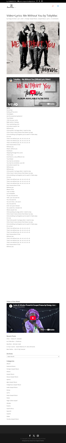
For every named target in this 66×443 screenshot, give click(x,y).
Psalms (9, 406)
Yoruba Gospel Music (13, 419)
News (8, 398)
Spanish (9, 411)
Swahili (9, 414)
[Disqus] (33, 271)
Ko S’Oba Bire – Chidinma (14, 341)
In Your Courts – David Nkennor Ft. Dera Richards (21, 347)
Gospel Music (42, 19)
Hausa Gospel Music (12, 377)
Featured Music (11, 366)
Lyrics (48, 19)
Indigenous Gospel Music (14, 385)
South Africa (10, 408)
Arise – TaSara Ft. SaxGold (14, 339)
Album (8, 363)
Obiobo (9, 403)
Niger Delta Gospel (12, 400)
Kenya (8, 390)
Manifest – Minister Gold (14, 344)
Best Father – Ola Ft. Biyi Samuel (16, 349)
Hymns (9, 379)
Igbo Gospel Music (12, 382)
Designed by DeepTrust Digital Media (33, 440)
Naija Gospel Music (12, 395)
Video (8, 416)
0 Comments (54, 19)
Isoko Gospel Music (12, 387)
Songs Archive (12, 19)
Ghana (8, 371)
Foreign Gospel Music (31, 19)
